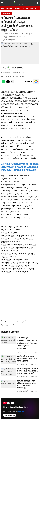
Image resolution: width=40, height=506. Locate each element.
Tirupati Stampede (7, 326)
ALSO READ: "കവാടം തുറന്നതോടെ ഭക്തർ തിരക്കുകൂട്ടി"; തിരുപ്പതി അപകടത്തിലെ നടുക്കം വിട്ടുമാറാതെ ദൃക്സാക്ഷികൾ (20, 167)
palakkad (4, 322)
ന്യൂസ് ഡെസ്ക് (18, 68)
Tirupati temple (14, 322)
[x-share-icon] (8, 83)
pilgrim (23, 322)
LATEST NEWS (6, 8)
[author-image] (9, 68)
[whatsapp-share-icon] (3, 83)
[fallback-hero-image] (8, 340)
